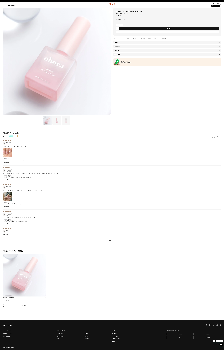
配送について (117, 46)
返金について (87, 338)
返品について (117, 50)
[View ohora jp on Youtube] (220, 325)
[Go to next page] (116, 240)
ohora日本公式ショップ (61, 330)
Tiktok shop (207, 337)
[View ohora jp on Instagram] (210, 325)
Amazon (207, 334)
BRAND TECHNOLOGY (116, 338)
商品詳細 (116, 42)
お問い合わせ (87, 336)
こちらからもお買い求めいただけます (173, 330)
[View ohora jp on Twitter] (217, 325)
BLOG (113, 339)
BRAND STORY (115, 336)
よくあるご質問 (60, 333)
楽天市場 (180, 334)
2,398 (6, 300)
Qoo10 (180, 337)
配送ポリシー (59, 338)
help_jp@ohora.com (6, 336)
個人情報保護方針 (88, 335)
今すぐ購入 (167, 32)
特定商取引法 (59, 335)
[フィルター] (213, 137)
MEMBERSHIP (114, 333)
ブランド (113, 330)
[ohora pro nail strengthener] (47, 120)
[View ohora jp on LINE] (207, 325)
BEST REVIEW (114, 335)
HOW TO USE (114, 341)
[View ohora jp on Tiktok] (213, 325)
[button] (35, 4)
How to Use (117, 54)
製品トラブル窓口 (60, 336)
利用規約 (86, 333)
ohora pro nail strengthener (8, 297)
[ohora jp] (112, 4)
